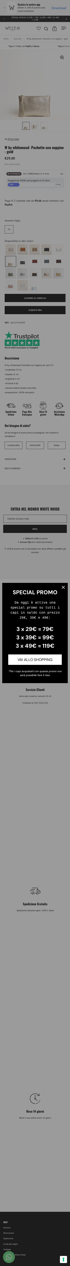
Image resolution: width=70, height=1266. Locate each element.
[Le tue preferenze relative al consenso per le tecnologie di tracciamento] (63, 1259)
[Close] (63, 587)
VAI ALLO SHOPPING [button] (35, 659)
